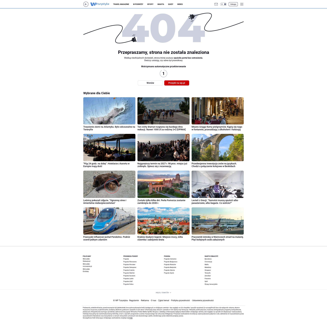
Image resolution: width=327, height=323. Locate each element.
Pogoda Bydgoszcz (170, 262)
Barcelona (208, 259)
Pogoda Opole (169, 273)
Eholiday (86, 271)
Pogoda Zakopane (129, 267)
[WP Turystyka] (101, 4)
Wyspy (150, 4)
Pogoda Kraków (129, 270)
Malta (207, 264)
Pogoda (126, 259)
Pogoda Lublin (128, 278)
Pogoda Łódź (128, 281)
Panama (208, 278)
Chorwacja (208, 262)
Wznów (150, 83)
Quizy (170, 4)
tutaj (130, 318)
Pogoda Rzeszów (170, 264)
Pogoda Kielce (128, 284)
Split (206, 281)
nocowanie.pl (87, 266)
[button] (223, 4)
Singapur (208, 270)
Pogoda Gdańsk (129, 273)
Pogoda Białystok (170, 267)
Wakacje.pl (86, 261)
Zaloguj (233, 4)
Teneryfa (208, 273)
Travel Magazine (121, 4)
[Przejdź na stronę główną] (86, 6)
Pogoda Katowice (170, 259)
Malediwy (208, 267)
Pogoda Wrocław (129, 264)
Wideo (180, 4)
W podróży (138, 4)
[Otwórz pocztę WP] (216, 4)
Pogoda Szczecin (129, 276)
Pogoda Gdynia (169, 270)
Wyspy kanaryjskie (211, 284)
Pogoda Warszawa (130, 262)
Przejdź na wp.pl (176, 83)
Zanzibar (208, 276)
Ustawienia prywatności (202, 300)
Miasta (160, 4)
